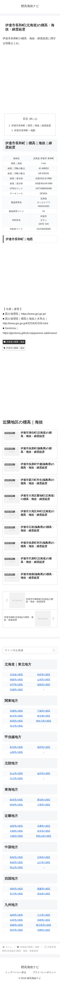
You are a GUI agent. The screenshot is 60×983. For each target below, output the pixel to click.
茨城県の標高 (16, 711)
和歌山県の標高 (43, 836)
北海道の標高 (16, 674)
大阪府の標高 (16, 836)
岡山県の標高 (16, 867)
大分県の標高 (43, 915)
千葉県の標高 (43, 711)
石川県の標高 (16, 778)
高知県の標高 (43, 893)
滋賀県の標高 (16, 826)
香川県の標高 (16, 893)
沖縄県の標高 (43, 930)
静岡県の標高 (16, 804)
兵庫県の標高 (43, 826)
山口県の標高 (43, 862)
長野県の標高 (43, 747)
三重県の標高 (43, 804)
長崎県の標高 (16, 925)
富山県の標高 (16, 773)
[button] (54, 650)
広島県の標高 (43, 857)
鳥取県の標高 (16, 857)
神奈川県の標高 (43, 721)
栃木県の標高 (16, 716)
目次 (25, 118)
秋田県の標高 (43, 674)
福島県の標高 (43, 684)
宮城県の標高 (16, 689)
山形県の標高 (43, 679)
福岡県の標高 (16, 915)
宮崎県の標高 (43, 920)
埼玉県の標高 (16, 726)
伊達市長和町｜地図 (24, 130)
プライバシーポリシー (44, 972)
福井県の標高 (43, 773)
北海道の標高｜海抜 (15, 342)
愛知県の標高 (43, 799)
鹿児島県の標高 (43, 925)
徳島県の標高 (16, 888)
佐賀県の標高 (16, 920)
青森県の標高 (16, 679)
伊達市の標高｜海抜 (15, 348)
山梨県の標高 (16, 752)
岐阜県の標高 (16, 799)
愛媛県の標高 (43, 888)
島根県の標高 (16, 862)
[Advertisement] (30, 80)
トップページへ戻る (15, 972)
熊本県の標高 (16, 930)
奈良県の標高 (43, 831)
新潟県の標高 (16, 747)
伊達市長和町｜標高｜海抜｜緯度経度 (31, 125)
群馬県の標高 (16, 721)
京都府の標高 (16, 831)
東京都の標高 (43, 716)
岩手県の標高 (16, 684)
